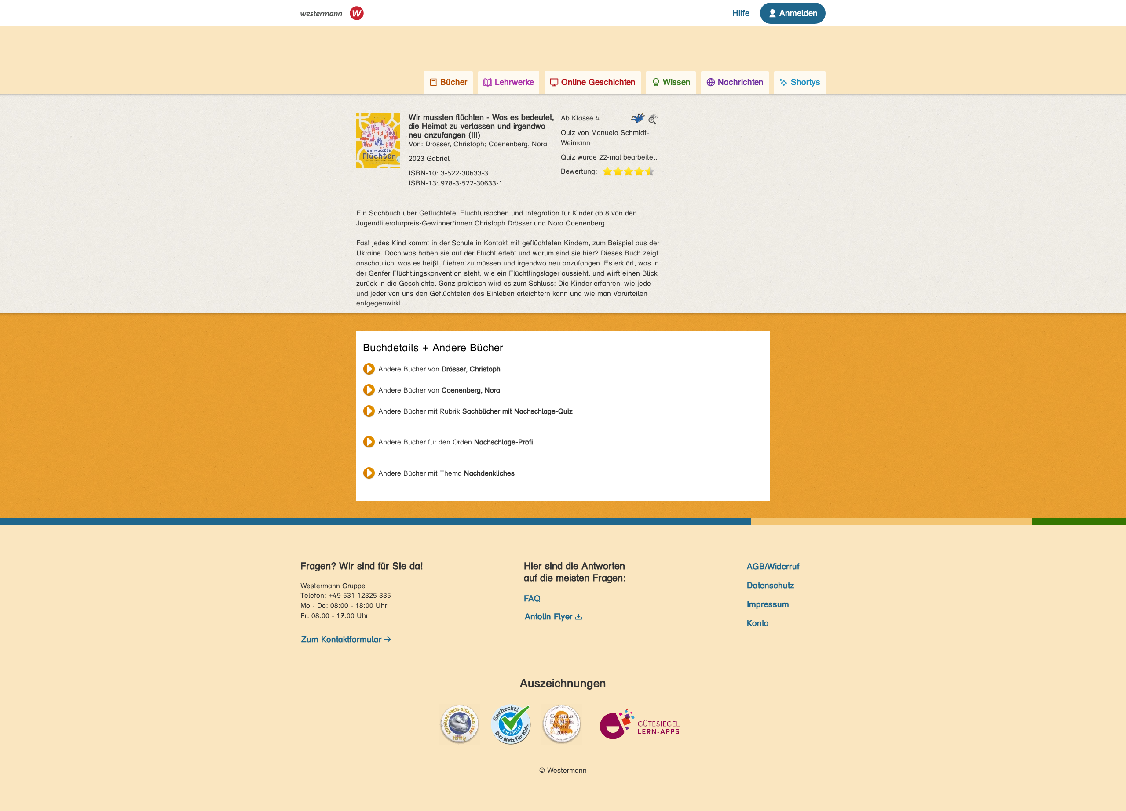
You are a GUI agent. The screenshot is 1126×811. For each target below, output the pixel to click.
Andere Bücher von (439, 369)
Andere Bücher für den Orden (455, 442)
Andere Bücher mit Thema (446, 473)
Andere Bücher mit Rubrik (475, 411)
